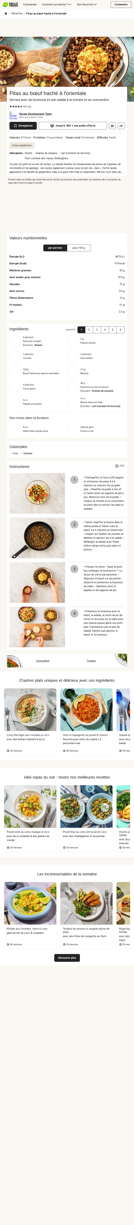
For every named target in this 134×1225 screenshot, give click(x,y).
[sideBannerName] (67, 208)
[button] (81, 329)
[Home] (6, 14)
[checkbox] (10, 106)
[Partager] (121, 125)
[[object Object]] (112, 125)
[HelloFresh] (10, 4)
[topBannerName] (67, 27)
